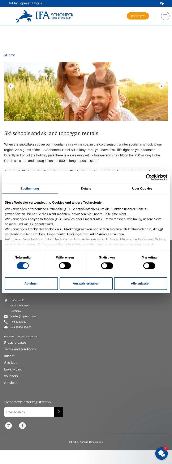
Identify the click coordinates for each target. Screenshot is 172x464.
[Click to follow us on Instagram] (8, 425)
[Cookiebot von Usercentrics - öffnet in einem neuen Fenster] (148, 177)
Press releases (15, 342)
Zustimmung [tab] (30, 188)
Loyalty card (13, 369)
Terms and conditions (20, 349)
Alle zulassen (140, 283)
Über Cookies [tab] (142, 188)
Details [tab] (86, 188)
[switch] (65, 266)
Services (10, 383)
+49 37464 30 (18, 321)
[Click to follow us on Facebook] (22, 425)
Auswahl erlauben (86, 283)
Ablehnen (31, 283)
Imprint (9, 356)
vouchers (11, 376)
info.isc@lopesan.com (23, 316)
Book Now (138, 16)
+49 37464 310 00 (20, 327)
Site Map (10, 362)
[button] (162, 3)
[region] (164, 17)
